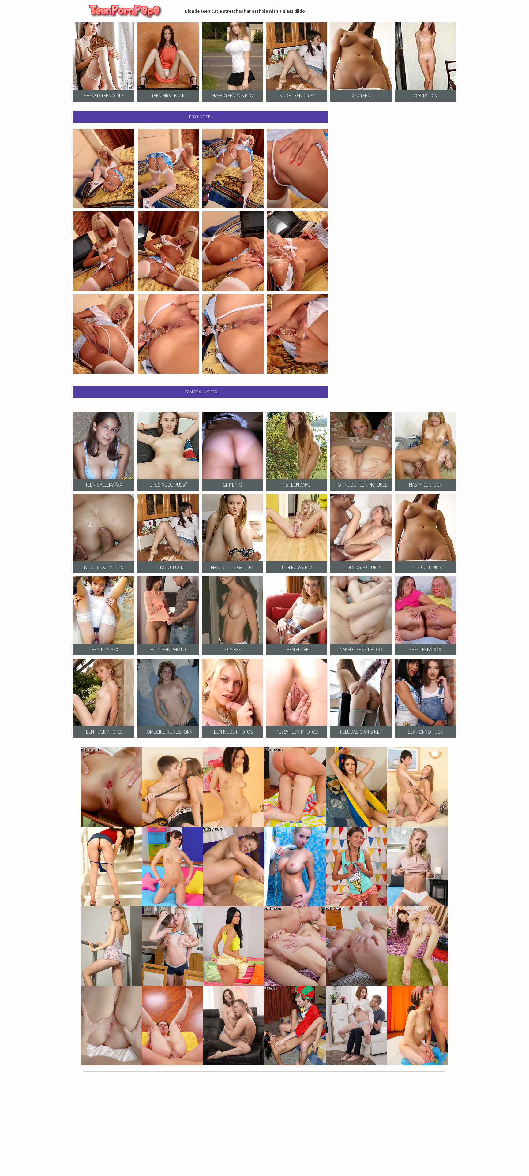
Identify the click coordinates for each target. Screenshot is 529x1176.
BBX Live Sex (200, 116)
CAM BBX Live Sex (201, 391)
